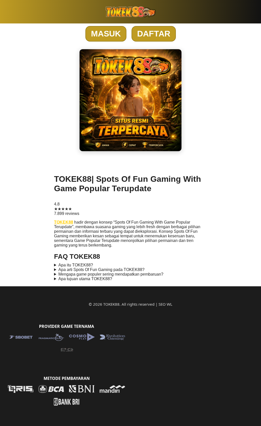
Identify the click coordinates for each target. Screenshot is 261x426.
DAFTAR (153, 33)
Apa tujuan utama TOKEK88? (85, 279)
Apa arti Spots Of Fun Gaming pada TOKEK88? (101, 269)
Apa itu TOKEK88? (75, 265)
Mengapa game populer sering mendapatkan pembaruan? (110, 274)
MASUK (106, 33)
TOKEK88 (63, 222)
